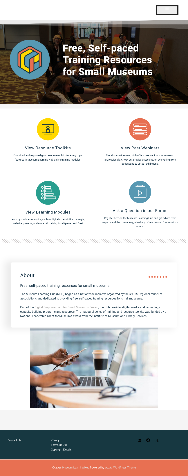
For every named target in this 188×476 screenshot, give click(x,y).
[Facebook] (148, 441)
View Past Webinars (140, 148)
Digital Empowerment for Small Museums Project (66, 307)
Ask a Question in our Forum (140, 210)
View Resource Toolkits (48, 148)
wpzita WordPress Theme (120, 467)
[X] (157, 441)
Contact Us (14, 440)
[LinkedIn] (139, 441)
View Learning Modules (48, 212)
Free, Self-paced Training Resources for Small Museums (108, 59)
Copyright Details (61, 449)
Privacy (55, 440)
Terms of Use (59, 444)
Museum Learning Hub (75, 467)
